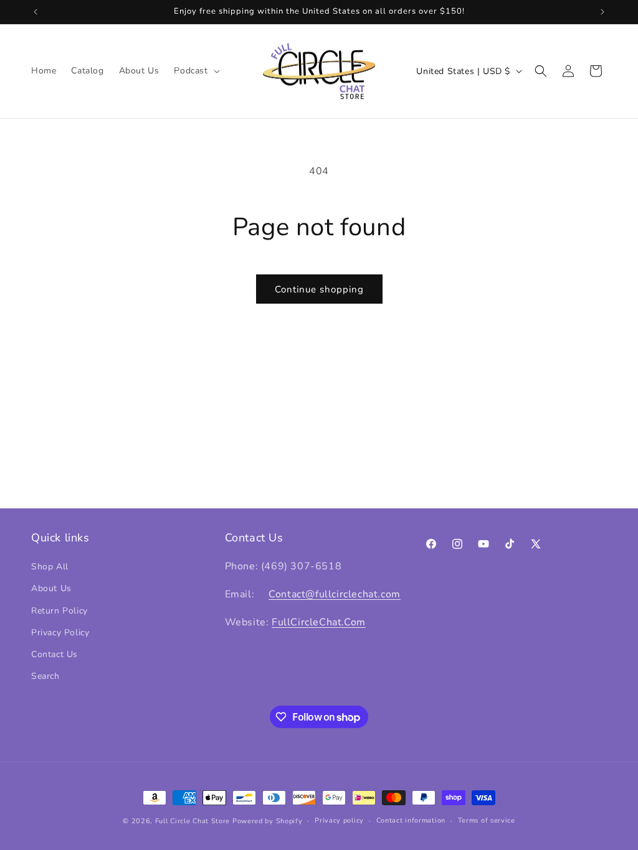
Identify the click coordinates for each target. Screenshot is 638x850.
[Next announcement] (602, 12)
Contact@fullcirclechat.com (335, 594)
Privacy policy (339, 820)
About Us (51, 588)
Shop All (50, 566)
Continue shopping (319, 289)
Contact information (410, 820)
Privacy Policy (60, 632)
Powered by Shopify (267, 821)
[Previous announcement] (35, 12)
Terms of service (486, 820)
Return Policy (59, 611)
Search (45, 676)
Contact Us (54, 654)
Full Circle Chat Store (192, 821)
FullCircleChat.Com (319, 622)
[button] (195, 71)
